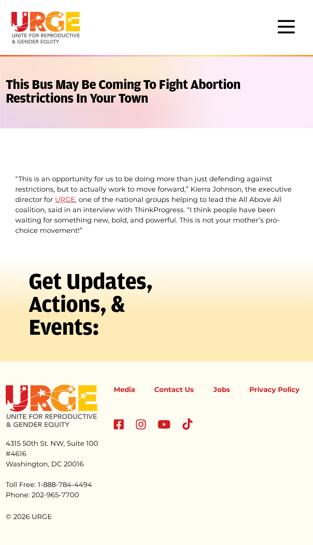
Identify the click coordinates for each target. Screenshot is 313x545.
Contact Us (174, 389)
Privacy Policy (274, 389)
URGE (65, 199)
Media (124, 389)
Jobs (221, 389)
